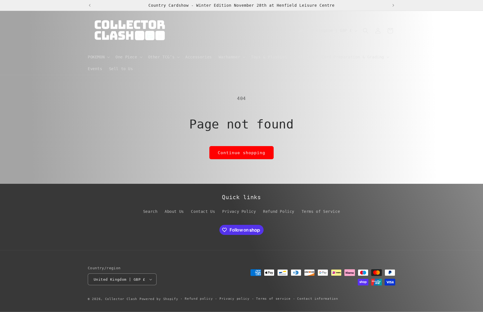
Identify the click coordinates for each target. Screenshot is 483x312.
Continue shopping (241, 152)
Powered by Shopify (158, 299)
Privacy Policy (239, 211)
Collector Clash (121, 299)
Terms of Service (321, 211)
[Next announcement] (393, 5)
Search (150, 211)
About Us (174, 211)
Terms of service (273, 299)
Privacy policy (234, 299)
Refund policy (199, 299)
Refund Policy (278, 211)
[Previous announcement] (90, 5)
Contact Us (203, 211)
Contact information (317, 299)
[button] (98, 57)
